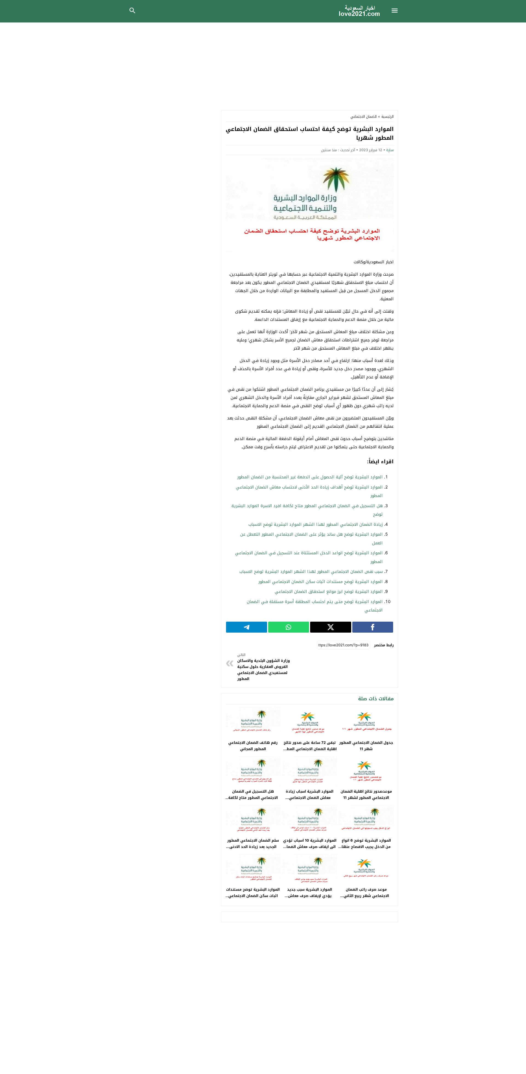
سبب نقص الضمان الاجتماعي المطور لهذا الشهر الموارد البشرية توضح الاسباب (311, 571)
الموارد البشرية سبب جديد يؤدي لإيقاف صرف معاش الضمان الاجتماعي (309, 896)
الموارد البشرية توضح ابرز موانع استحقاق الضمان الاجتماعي (329, 591)
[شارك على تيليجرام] (246, 627)
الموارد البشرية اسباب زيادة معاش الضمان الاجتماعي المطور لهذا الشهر (309, 797)
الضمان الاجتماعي (363, 116)
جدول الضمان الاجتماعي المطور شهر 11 (366, 745)
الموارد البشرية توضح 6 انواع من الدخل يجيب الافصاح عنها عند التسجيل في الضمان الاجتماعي (366, 850)
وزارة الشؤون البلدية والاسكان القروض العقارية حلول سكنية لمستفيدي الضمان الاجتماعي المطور (263, 667)
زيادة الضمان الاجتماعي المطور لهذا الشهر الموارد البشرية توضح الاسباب (315, 524)
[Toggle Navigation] (396, 11)
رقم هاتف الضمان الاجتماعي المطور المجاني (253, 745)
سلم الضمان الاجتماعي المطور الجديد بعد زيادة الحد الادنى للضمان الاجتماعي (253, 846)
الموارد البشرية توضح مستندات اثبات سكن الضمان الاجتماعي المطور (320, 581)
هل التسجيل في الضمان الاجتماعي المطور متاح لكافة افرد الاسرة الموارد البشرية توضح (253, 801)
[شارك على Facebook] (373, 627)
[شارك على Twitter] (330, 627)
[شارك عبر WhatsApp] (289, 627)
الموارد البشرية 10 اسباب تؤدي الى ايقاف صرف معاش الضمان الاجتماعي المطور (309, 846)
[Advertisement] (263, 63)
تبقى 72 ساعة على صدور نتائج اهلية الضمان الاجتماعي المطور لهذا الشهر (309, 749)
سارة (390, 150)
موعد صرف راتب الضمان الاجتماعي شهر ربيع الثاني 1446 (366, 896)
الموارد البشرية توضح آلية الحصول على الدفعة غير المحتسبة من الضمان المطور (310, 477)
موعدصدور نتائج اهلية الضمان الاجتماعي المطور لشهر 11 (366, 794)
